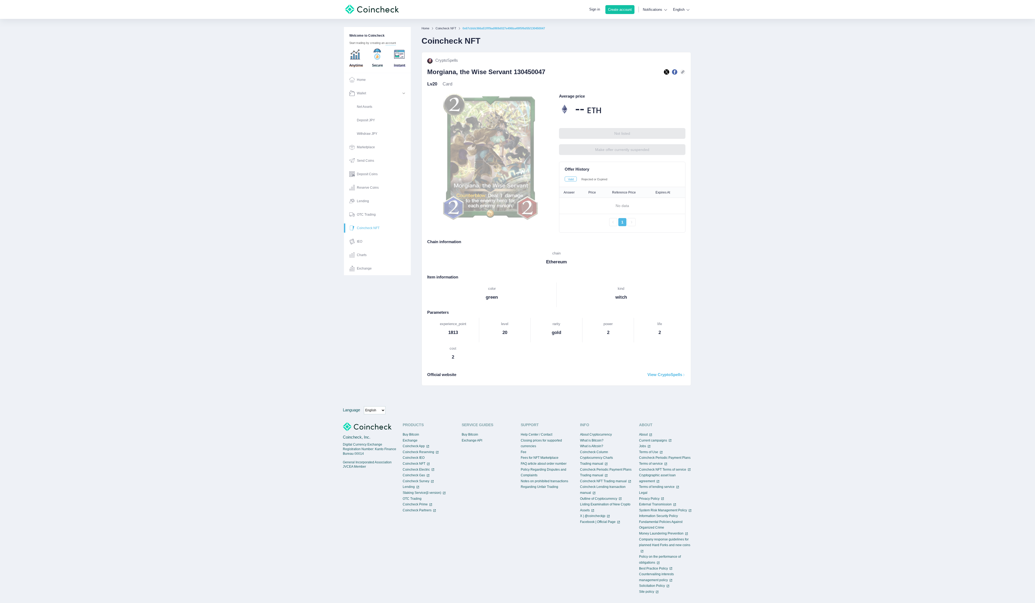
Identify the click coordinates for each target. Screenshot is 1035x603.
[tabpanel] (377, 174)
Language (351, 410)
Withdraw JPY (367, 134)
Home (425, 28)
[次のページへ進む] (631, 222)
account (390, 42)
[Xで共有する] (666, 72)
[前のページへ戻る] (613, 222)
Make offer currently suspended (622, 149)
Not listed (622, 133)
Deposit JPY (366, 120)
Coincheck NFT (446, 28)
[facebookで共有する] (674, 72)
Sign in (594, 9)
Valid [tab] (571, 179)
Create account (620, 10)
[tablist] (622, 179)
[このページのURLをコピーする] (682, 72)
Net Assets (364, 107)
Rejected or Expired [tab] (594, 179)
